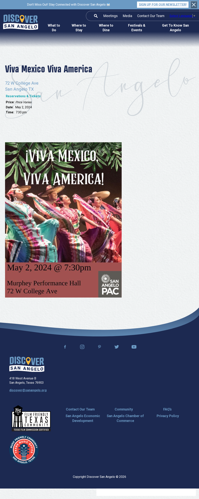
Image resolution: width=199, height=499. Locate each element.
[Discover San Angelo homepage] (26, 371)
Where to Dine (106, 27)
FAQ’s (167, 409)
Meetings (110, 16)
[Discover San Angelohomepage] (20, 22)
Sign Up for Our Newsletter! (163, 4)
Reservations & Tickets (23, 96)
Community (124, 409)
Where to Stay (79, 27)
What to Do (54, 27)
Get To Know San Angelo (175, 27)
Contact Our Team (150, 16)
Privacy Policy (168, 416)
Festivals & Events (136, 27)
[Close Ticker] (193, 4)
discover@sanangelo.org (28, 390)
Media (127, 16)
